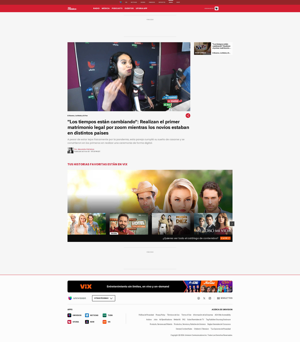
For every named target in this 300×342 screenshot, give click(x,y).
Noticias (134, 2)
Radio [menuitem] (96, 8)
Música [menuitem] (106, 8)
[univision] (72, 8)
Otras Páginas (101, 298)
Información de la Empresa (203, 315)
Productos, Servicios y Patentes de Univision (190, 324)
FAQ (183, 319)
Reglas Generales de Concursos (219, 324)
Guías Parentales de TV (195, 319)
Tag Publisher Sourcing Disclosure (218, 319)
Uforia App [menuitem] (141, 8)
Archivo (149, 319)
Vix (126, 2)
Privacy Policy (160, 315)
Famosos (152, 2)
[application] (129, 76)
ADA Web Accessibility (223, 315)
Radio (171, 2)
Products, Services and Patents (161, 324)
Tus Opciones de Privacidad (221, 329)
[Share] (188, 115)
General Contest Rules (184, 329)
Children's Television (201, 329)
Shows (143, 2)
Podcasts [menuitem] (117, 8)
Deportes (162, 2)
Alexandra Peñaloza (86, 149)
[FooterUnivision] (77, 298)
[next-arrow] (232, 223)
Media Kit (177, 319)
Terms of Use (186, 315)
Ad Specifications (165, 319)
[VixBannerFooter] (150, 286)
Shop (178, 2)
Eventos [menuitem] (129, 8)
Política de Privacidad (146, 315)
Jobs (155, 319)
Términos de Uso (173, 315)
